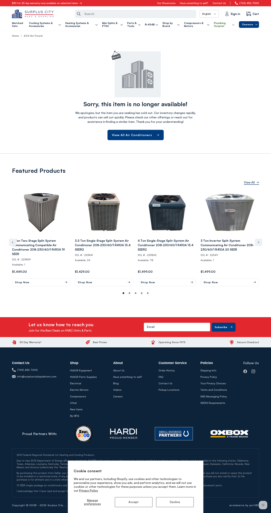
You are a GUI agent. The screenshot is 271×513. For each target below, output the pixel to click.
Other (73, 402)
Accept (133, 502)
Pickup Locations (169, 389)
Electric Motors (79, 389)
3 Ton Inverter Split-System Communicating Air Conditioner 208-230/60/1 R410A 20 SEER (227, 245)
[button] (45, 24)
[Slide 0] (123, 293)
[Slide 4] (148, 293)
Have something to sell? (194, 3)
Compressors (78, 396)
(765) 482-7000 (249, 3)
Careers (118, 396)
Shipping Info (208, 370)
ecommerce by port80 (244, 505)
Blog (116, 383)
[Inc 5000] (83, 434)
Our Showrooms (166, 3)
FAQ (161, 376)
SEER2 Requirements (212, 402)
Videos (117, 389)
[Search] (79, 14)
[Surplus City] (32, 13)
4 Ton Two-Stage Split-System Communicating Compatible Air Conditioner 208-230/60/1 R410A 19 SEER (38, 247)
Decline (175, 502)
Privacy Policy (88, 490)
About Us (118, 370)
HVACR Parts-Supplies (83, 376)
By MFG (74, 415)
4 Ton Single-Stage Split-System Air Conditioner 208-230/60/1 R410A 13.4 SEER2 (165, 245)
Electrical (75, 383)
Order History (167, 370)
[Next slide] (258, 242)
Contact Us (219, 3)
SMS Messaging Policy (213, 396)
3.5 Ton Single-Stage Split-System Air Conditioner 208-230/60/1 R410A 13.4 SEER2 (103, 245)
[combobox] (135, 14)
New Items (76, 409)
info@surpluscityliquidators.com (36, 376)
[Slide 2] (135, 293)
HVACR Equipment (81, 370)
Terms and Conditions (213, 389)
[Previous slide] (12, 242)
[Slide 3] (142, 293)
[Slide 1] (129, 293)
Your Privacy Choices (213, 383)
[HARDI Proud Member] (123, 434)
